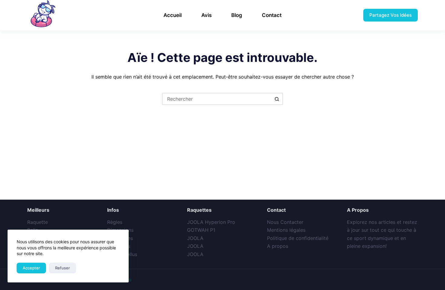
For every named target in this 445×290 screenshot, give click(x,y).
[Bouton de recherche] (277, 99)
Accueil (172, 15)
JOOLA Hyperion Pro (211, 222)
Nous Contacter (285, 222)
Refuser (62, 267)
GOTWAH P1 (201, 230)
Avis (206, 15)
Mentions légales (286, 230)
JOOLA (195, 238)
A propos (277, 246)
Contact (272, 15)
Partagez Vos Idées (390, 15)
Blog (236, 15)
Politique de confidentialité (297, 238)
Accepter (31, 267)
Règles (114, 222)
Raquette (37, 222)
